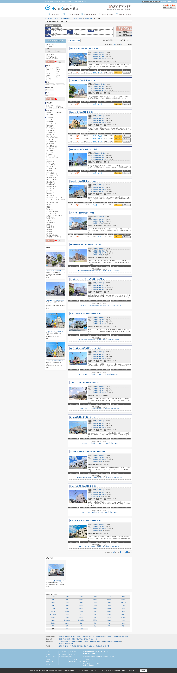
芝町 (53, 605)
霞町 (53, 599)
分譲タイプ (51, 132)
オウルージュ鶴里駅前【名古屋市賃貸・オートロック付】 (88, 451)
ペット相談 (51, 119)
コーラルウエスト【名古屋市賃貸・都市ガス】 (84, 382)
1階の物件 (50, 220)
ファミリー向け (52, 145)
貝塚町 (95, 596)
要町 (67, 599)
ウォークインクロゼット (54, 197)
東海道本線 (100, 641)
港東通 (123, 599)
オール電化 (51, 165)
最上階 (49, 229)
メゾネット (51, 152)
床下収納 (50, 195)
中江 (103, 52)
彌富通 (60, 639)
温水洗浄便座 (51, 184)
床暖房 (49, 194)
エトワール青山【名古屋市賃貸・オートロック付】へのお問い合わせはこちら (100, 374)
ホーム (47, 652)
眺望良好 (50, 134)
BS (49, 206)
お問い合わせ (64, 652)
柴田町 (109, 602)
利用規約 (48, 659)
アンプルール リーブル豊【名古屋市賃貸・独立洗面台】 (87, 279)
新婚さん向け (51, 143)
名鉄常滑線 (93, 641)
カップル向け (51, 141)
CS (49, 204)
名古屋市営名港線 (63, 643)
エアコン (50, 192)
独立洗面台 (51, 190)
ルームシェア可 (52, 139)
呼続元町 (53, 623)
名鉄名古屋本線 (95, 223)
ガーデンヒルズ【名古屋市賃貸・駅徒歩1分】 (58, 270)
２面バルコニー (52, 168)
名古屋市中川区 (126, 636)
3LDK (58, 75)
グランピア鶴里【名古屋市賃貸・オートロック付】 (86, 313)
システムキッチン (52, 175)
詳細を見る (118, 72)
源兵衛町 (109, 599)
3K (58, 73)
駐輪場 (49, 170)
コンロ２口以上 (52, 174)
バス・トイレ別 (52, 179)
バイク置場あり (52, 172)
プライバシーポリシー (52, 656)
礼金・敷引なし (51, 56)
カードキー (51, 136)
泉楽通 (95, 605)
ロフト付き (51, 150)
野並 (103, 56)
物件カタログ (49, 664)
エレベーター (51, 166)
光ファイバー (51, 209)
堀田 (64, 646)
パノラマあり (50, 114)
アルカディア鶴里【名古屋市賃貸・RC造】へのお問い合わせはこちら (99, 512)
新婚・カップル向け (75, 661)
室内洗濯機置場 (52, 147)
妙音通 (73, 639)
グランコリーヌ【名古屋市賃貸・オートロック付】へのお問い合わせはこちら (100, 546)
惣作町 (88, 639)
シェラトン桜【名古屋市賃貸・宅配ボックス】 (58, 331)
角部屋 (49, 233)
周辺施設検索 (64, 656)
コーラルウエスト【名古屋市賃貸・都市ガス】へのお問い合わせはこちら (99, 408)
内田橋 (123, 623)
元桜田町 (123, 617)
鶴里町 (81, 608)
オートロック (51, 213)
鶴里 (103, 55)
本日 (58, 105)
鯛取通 (109, 605)
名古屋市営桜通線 (96, 55)
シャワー (50, 188)
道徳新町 (67, 611)
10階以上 (50, 226)
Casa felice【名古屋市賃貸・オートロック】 (84, 181)
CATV (49, 208)
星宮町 (109, 614)
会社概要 (48, 654)
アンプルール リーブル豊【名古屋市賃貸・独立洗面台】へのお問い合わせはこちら (99, 305)
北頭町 (95, 599)
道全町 (123, 608)
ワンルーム (50, 68)
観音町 (81, 599)
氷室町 (67, 614)
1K (58, 68)
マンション (57, 45)
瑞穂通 (69, 639)
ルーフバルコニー (52, 157)
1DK (48, 70)
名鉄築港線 (107, 641)
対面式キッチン (52, 177)
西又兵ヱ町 (53, 614)
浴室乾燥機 (51, 183)
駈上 (81, 623)
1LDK (58, 70)
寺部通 (109, 608)
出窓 (49, 159)
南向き (49, 231)
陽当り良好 (51, 121)
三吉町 (109, 617)
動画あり (59, 112)
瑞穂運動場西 (75, 646)
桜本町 (104, 58)
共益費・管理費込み (52, 58)
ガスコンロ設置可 (52, 138)
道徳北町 (53, 611)
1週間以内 (60, 107)
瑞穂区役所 (99, 646)
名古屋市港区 (108, 636)
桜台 (95, 626)
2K (48, 71)
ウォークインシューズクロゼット (55, 200)
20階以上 (50, 228)
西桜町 (123, 611)
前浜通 (67, 617)
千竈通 (53, 608)
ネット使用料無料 (52, 211)
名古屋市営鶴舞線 (116, 641)
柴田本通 (123, 602)
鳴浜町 (109, 611)
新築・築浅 (73, 652)
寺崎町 (95, 608)
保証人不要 (51, 125)
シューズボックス (52, 202)
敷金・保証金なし (52, 54)
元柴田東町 (81, 620)
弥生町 (123, 620)
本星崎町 (95, 620)
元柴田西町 (67, 620)
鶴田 (109, 626)
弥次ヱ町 (109, 620)
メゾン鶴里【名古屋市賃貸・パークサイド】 (84, 80)
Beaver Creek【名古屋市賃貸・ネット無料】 (84, 149)
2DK (58, 71)
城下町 (67, 605)
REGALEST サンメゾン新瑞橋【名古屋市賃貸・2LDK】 (60, 300)
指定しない (50, 105)
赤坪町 (53, 596)
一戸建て (49, 46)
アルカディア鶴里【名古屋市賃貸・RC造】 (83, 486)
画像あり (49, 112)
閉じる (143, 670)
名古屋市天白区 (81, 636)
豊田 (53, 626)
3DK (48, 75)
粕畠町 (123, 596)
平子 (81, 614)
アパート (49, 45)
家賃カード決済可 (52, 235)
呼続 (67, 629)
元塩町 (53, 620)
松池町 (81, 617)
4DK (58, 77)
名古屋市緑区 (117, 636)
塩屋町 (95, 602)
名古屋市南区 (98, 52)
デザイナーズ (51, 123)
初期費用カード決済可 (54, 237)
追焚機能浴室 (51, 181)
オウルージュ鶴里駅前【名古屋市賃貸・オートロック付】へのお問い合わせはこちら (99, 477)
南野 (95, 617)
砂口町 (81, 605)
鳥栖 (123, 626)
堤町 (67, 608)
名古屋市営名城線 (74, 641)
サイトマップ (49, 661)
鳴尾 (95, 611)
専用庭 (49, 154)
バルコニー (51, 156)
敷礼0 (71, 656)
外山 (109, 623)
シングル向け (74, 659)
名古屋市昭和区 (100, 636)
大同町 (123, 605)
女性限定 (50, 130)
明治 (67, 626)
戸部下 (81, 629)
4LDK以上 (50, 79)
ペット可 (72, 654)
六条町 (67, 623)
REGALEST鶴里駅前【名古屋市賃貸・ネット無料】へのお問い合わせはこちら (99, 270)
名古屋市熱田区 (90, 636)
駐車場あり (51, 222)
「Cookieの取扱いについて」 (119, 670)
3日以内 (49, 107)
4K (48, 77)
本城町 (53, 617)
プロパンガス (51, 163)
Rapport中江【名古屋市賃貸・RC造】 (82, 112)
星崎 (95, 614)
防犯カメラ (51, 219)
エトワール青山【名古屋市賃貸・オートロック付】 (86, 348)
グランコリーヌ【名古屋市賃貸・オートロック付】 (86, 520)
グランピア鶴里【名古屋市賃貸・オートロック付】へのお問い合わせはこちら (100, 339)
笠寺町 (109, 596)
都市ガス (50, 161)
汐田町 (81, 602)
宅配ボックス (51, 217)
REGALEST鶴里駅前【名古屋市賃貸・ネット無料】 (86, 244)
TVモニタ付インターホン (54, 215)
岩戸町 (67, 596)
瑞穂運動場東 (90, 646)
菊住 (95, 623)
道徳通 (81, 611)
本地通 (123, 614)
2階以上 (50, 224)
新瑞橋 (60, 646)
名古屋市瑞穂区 (63, 636)
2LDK (48, 73)
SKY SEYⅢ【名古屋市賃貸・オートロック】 (84, 48)
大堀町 (81, 596)
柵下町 (53, 602)
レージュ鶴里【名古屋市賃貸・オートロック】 (84, 417)
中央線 (71, 643)
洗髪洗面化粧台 (52, 186)
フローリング (51, 148)
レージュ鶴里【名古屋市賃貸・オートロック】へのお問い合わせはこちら (99, 443)
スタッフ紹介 (64, 654)
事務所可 (50, 127)
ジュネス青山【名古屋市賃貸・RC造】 (82, 213)
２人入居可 (51, 128)
